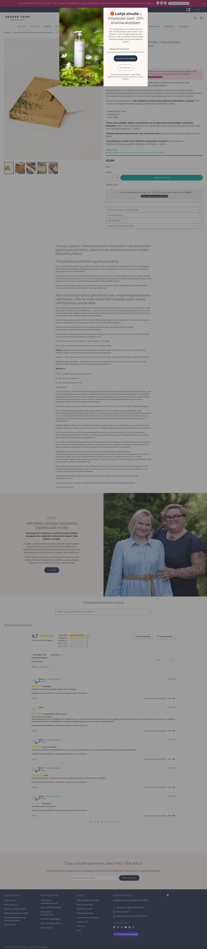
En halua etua (125, 68)
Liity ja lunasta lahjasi (125, 58)
